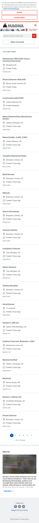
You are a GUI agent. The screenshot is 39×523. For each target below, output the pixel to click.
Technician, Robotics (10, 230)
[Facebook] (15, 506)
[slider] (27, 472)
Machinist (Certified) (10, 360)
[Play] (19, 464)
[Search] (34, 36)
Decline (19, 12)
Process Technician (9, 415)
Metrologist (7, 378)
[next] (31, 435)
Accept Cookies (19, 17)
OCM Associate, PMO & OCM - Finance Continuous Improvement (16, 60)
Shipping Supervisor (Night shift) (14, 79)
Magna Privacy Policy (19, 510)
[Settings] (30, 472)
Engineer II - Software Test (12, 397)
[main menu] (35, 25)
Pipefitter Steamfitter (10, 285)
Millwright (6, 193)
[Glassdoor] (23, 506)
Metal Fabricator (9, 174)
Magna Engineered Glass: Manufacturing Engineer (17, 118)
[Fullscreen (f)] (33, 472)
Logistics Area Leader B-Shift (13, 98)
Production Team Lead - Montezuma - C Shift (18, 341)
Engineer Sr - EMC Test (11, 323)
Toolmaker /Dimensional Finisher (14, 156)
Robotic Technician (9, 267)
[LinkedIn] (19, 506)
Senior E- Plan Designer (11, 211)
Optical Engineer (9, 304)
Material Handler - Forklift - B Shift (15, 137)
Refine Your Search (17, 42)
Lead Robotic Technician (11, 248)
